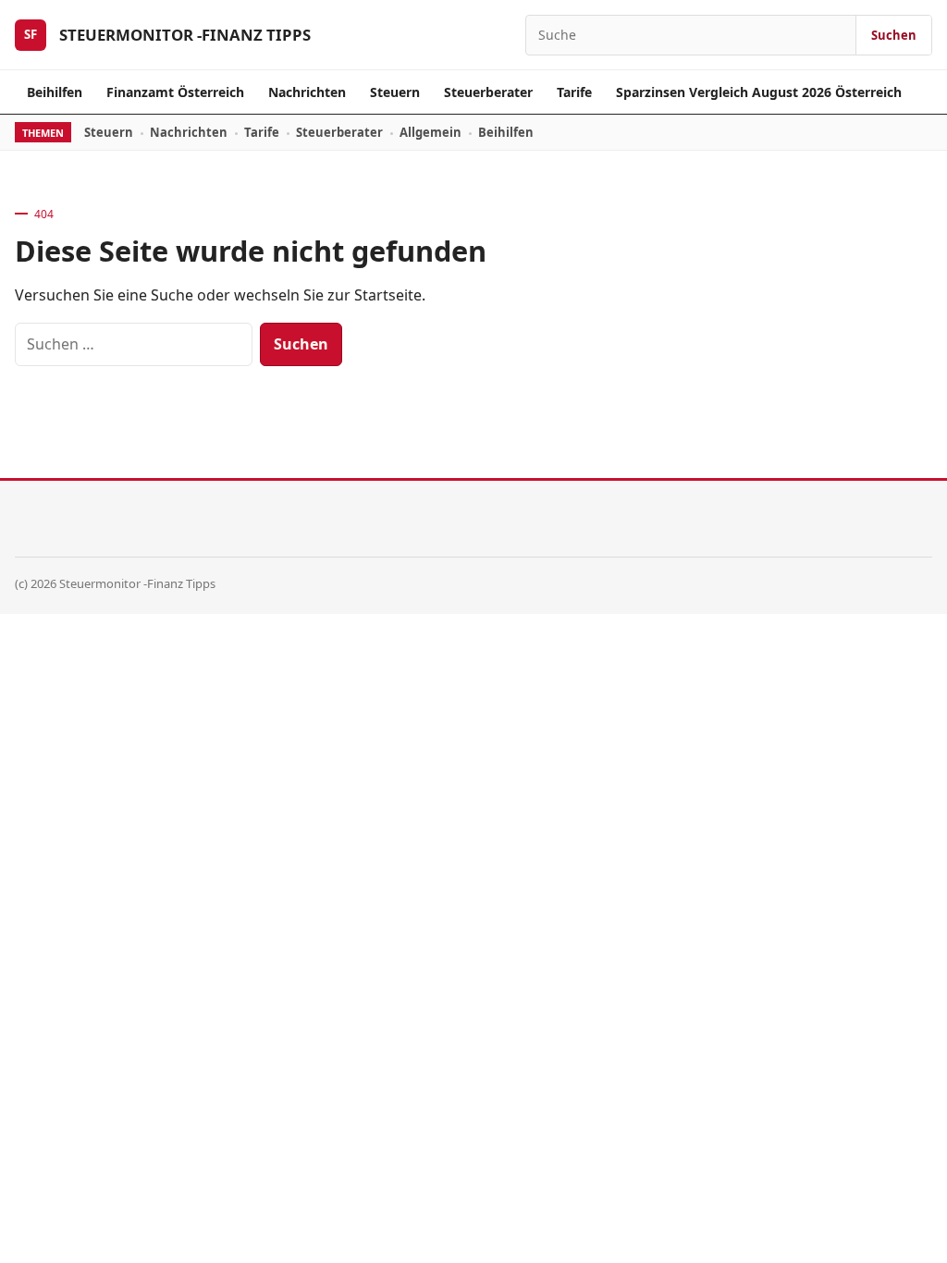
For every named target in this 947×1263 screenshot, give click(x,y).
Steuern (395, 92)
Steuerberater (488, 92)
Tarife (574, 92)
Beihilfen (54, 92)
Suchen (893, 35)
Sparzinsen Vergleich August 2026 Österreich (759, 92)
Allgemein (430, 132)
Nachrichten (307, 92)
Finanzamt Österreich (175, 92)
